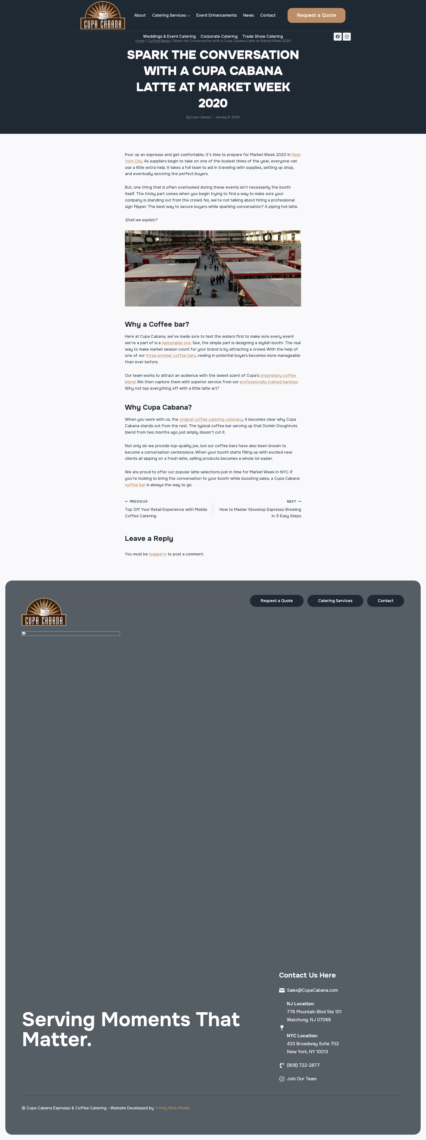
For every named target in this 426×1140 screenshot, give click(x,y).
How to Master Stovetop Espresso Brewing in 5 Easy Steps (260, 509)
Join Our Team (302, 1079)
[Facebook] (338, 37)
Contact (268, 15)
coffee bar (135, 484)
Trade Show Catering (262, 36)
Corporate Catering (219, 36)
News (248, 15)
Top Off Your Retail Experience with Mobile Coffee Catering (166, 509)
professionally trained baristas (269, 381)
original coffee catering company (211, 419)
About (140, 15)
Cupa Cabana (201, 117)
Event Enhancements (216, 15)
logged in (158, 554)
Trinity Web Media (172, 1108)
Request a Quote (316, 15)
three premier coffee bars (171, 355)
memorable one (176, 342)
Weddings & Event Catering (169, 36)
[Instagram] (347, 37)
